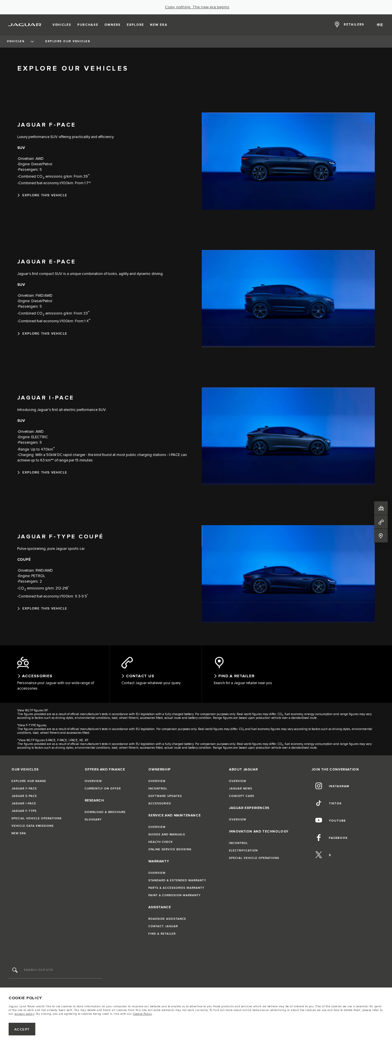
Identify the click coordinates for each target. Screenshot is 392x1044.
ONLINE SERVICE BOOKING (169, 849)
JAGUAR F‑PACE (24, 788)
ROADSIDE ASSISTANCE (167, 919)
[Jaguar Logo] (25, 24)
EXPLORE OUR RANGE (28, 781)
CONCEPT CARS (241, 796)
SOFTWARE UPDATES (165, 796)
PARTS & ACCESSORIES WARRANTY (176, 888)
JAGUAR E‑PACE (24, 796)
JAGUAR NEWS (240, 788)
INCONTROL (157, 788)
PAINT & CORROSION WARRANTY (174, 895)
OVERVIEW (93, 781)
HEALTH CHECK (160, 842)
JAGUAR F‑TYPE (24, 811)
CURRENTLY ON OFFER (103, 788)
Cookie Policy (142, 1014)
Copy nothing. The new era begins (197, 7)
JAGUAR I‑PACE (23, 803)
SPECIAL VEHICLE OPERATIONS (36, 818)
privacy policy (24, 1014)
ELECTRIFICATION (243, 850)
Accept (22, 1029)
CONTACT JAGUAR (163, 926)
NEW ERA (18, 833)
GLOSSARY (93, 819)
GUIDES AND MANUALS (166, 834)
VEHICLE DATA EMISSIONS (32, 826)
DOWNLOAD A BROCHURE (105, 812)
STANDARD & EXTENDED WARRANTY (177, 880)
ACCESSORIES (159, 803)
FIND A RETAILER (162, 934)
